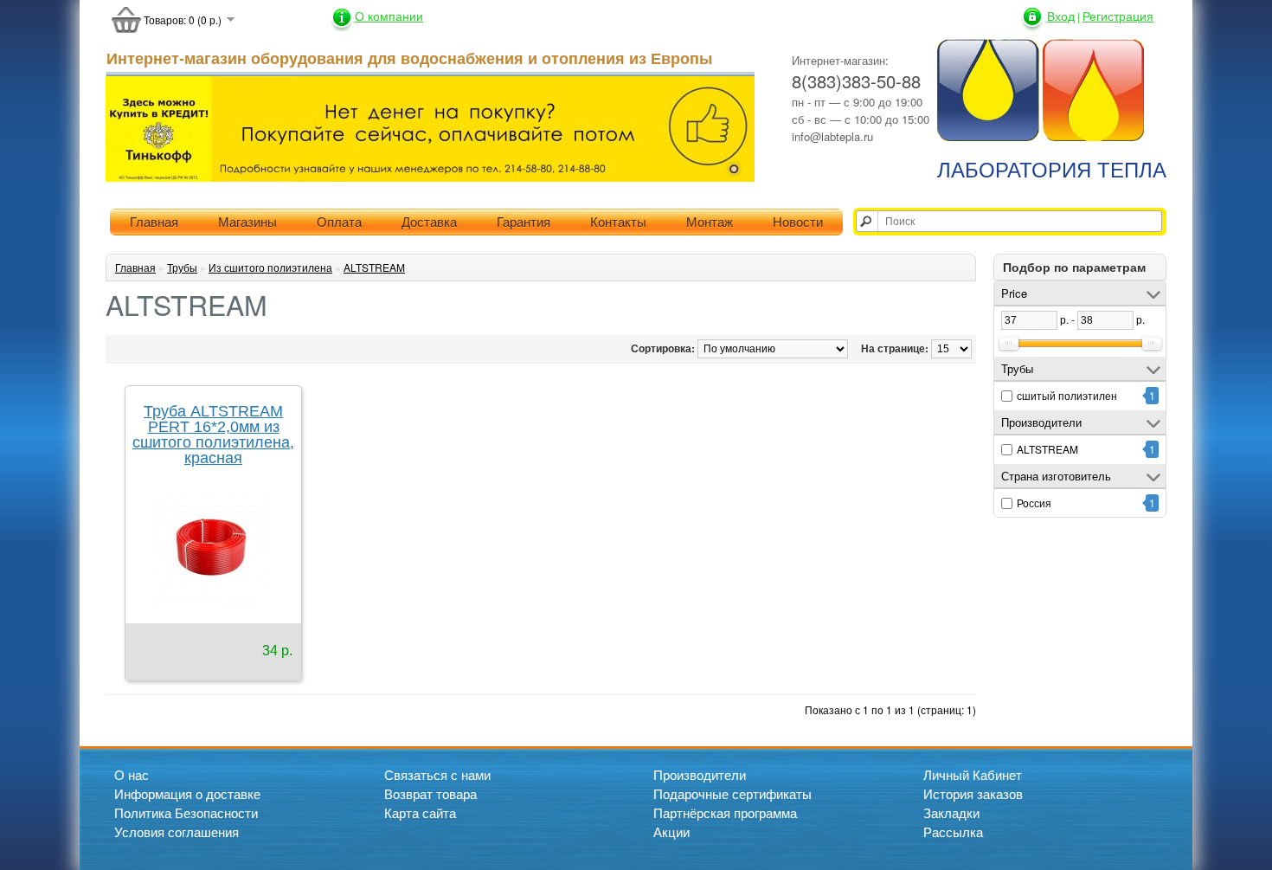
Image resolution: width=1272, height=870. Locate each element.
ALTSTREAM (1047, 448)
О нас (131, 774)
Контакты (618, 222)
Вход (1061, 15)
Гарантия (523, 222)
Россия (1034, 502)
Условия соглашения (176, 831)
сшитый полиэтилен (1067, 395)
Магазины (247, 222)
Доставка (429, 222)
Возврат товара (430, 793)
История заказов (973, 793)
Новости (798, 222)
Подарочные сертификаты (732, 793)
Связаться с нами (437, 774)
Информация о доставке (187, 793)
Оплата (339, 222)
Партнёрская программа (725, 812)
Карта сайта (420, 812)
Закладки (951, 812)
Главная (154, 222)
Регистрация (1117, 15)
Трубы (182, 267)
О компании (389, 15)
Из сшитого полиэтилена (270, 267)
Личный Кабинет (972, 774)
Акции (671, 831)
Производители (699, 774)
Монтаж (709, 222)
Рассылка (953, 831)
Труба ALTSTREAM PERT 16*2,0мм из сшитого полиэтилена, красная (213, 434)
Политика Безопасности (186, 812)
